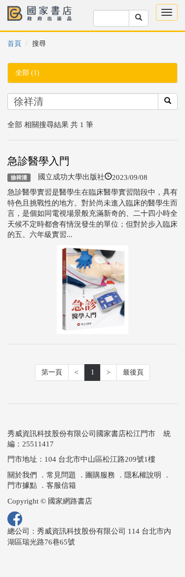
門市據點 (22, 485)
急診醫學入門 (38, 161)
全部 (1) (27, 72)
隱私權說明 (142, 475)
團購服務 (100, 475)
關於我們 (22, 475)
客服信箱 (61, 485)
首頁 (14, 43)
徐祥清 (19, 177)
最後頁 (133, 372)
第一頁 (51, 372)
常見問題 (61, 475)
